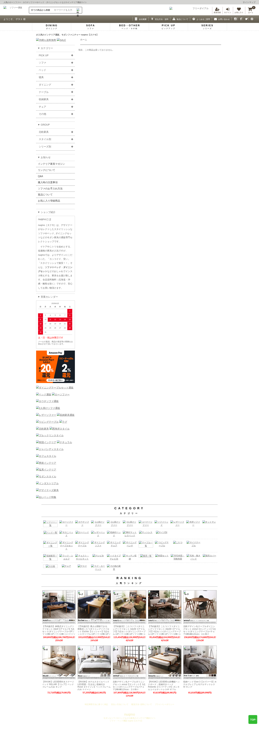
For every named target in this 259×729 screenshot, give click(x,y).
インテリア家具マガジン (51, 163)
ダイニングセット (54, 2)
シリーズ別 (45, 146)
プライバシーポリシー (164, 704)
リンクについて (46, 170)
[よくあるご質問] (193, 18)
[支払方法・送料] (151, 18)
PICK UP (43, 55)
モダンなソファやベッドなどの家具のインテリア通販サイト (129, 718)
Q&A (40, 176)
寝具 (41, 77)
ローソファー (15, 2)
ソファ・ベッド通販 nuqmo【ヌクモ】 (126, 721)
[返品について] (173, 18)
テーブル (44, 92)
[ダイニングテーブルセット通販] (54, 387)
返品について (45, 194)
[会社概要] (135, 18)
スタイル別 (45, 139)
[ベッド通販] (43, 394)
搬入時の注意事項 (48, 182)
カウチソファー (29, 2)
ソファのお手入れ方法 (50, 188)
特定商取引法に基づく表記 (96, 704)
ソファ (42, 62)
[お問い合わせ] (214, 18)
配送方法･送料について (141, 704)
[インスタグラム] (234, 18)
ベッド (41, 2)
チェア (42, 106)
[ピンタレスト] (251, 18)
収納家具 (44, 99)
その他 (42, 114)
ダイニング (45, 84)
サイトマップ (249, 2)
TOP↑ (253, 719)
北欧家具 (44, 131)
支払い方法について (119, 704)
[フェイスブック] (240, 18)
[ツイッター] (245, 18)
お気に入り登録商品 (49, 200)
